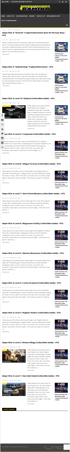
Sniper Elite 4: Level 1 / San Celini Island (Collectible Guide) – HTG (30, 376)
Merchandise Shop (53, 16)
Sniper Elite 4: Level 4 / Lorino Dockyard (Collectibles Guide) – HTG (31, 283)
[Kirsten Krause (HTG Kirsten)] (2, 147)
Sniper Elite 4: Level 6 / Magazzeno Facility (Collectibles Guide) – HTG (32, 223)
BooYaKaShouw (22, 16)
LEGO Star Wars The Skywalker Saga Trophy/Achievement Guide (61, 155)
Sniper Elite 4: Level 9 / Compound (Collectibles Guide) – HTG (29, 134)
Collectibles (7, 106)
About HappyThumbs (57, 446)
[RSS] (2, 142)
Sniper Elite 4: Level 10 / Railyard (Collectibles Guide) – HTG (28, 98)
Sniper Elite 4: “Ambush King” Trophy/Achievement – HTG (27, 67)
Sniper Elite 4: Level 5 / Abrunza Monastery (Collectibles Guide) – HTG (33, 253)
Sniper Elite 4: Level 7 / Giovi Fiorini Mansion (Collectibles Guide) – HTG (33, 193)
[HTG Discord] (2, 129)
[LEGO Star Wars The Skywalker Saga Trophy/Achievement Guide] (61, 146)
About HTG (11, 16)
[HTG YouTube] (2, 120)
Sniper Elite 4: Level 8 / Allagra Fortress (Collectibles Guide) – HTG (31, 164)
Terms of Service (62, 448)
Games (5, 350)
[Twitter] (66, 1)
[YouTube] (62, 1)
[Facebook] (59, 1)
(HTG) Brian (14, 40)
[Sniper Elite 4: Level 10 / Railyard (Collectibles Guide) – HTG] (14, 111)
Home (3, 16)
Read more (6, 54)
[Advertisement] (17, 427)
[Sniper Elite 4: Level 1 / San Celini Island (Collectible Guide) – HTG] (14, 389)
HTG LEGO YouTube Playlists (22, 1)
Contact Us (41, 16)
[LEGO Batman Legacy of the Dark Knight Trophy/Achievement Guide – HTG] (61, 47)
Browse (32, 16)
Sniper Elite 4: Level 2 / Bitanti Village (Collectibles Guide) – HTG (30, 342)
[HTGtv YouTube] (2, 124)
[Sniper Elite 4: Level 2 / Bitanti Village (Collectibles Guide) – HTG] (14, 356)
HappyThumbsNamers (9, 20)
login (6, 1)
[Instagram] (2, 138)
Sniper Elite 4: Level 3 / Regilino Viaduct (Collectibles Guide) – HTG (31, 313)
